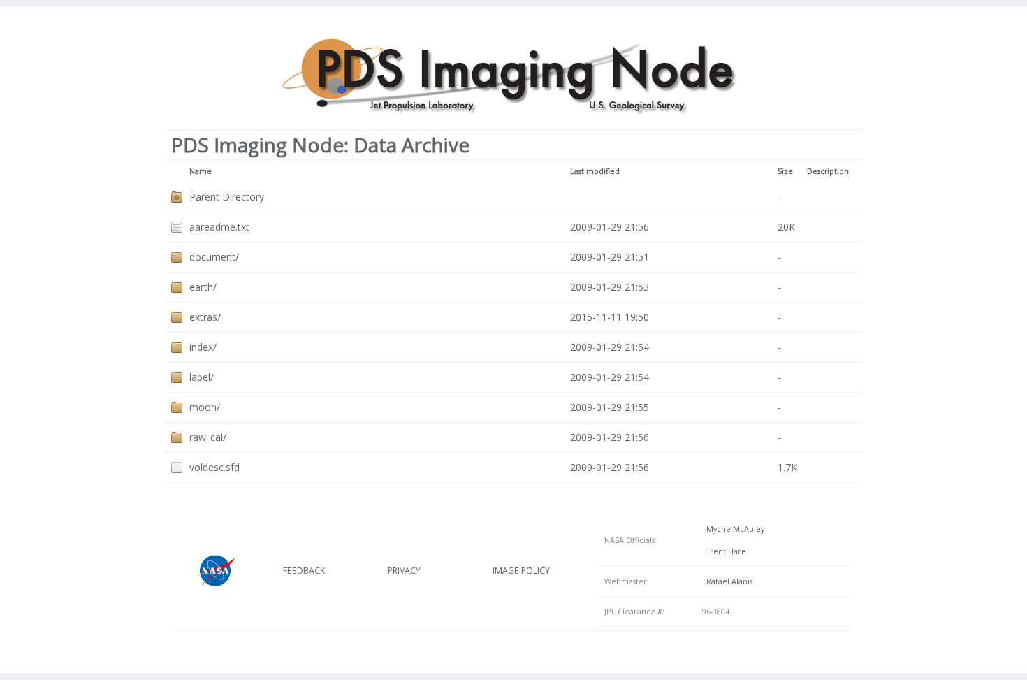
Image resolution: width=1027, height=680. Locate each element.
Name (200, 171)
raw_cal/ (207, 437)
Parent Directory (226, 196)
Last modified (595, 171)
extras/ (205, 317)
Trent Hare (724, 551)
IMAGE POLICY (521, 571)
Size (785, 171)
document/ (214, 256)
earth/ (203, 287)
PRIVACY (404, 571)
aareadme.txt (219, 226)
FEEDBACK (304, 571)
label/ (201, 377)
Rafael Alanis (727, 581)
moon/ (204, 407)
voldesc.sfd (214, 467)
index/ (203, 347)
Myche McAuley (733, 529)
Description (828, 171)
